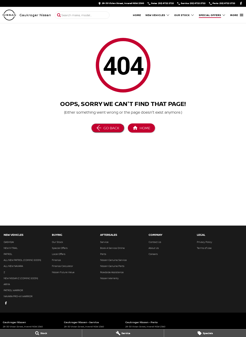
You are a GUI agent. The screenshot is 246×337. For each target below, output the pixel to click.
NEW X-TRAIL (11, 248)
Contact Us (155, 242)
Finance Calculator (62, 266)
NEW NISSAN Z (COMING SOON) (21, 278)
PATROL (8, 254)
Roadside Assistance (112, 272)
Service (104, 242)
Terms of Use (204, 248)
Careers (153, 254)
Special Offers (210, 15)
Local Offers (58, 254)
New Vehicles (155, 15)
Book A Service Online (112, 248)
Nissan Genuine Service (113, 260)
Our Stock (182, 15)
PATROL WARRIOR (13, 290)
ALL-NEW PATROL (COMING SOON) (22, 260)
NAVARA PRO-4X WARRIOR (18, 296)
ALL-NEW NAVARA (13, 266)
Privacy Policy (204, 242)
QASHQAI (9, 242)
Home (137, 15)
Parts (103, 254)
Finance (56, 260)
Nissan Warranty (109, 278)
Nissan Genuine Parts (112, 266)
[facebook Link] (241, 3)
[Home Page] (9, 15)
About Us (154, 248)
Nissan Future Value (63, 272)
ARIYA (7, 284)
